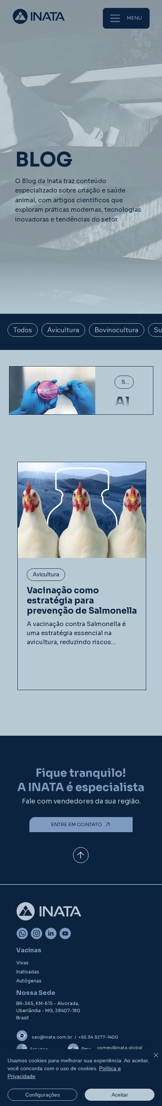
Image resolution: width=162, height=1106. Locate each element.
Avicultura (46, 574)
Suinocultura (127, 382)
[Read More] (81, 855)
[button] (81, 824)
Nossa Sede (35, 993)
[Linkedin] (51, 933)
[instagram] (36, 933)
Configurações (42, 1095)
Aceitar (120, 1095)
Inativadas (27, 972)
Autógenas (28, 981)
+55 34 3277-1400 (98, 1037)
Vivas (22, 962)
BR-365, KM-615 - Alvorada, (47, 1003)
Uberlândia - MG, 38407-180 (48, 1010)
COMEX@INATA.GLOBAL (119, 1047)
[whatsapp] (22, 933)
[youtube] (65, 933)
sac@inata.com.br (52, 1037)
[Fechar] (151, 1060)
